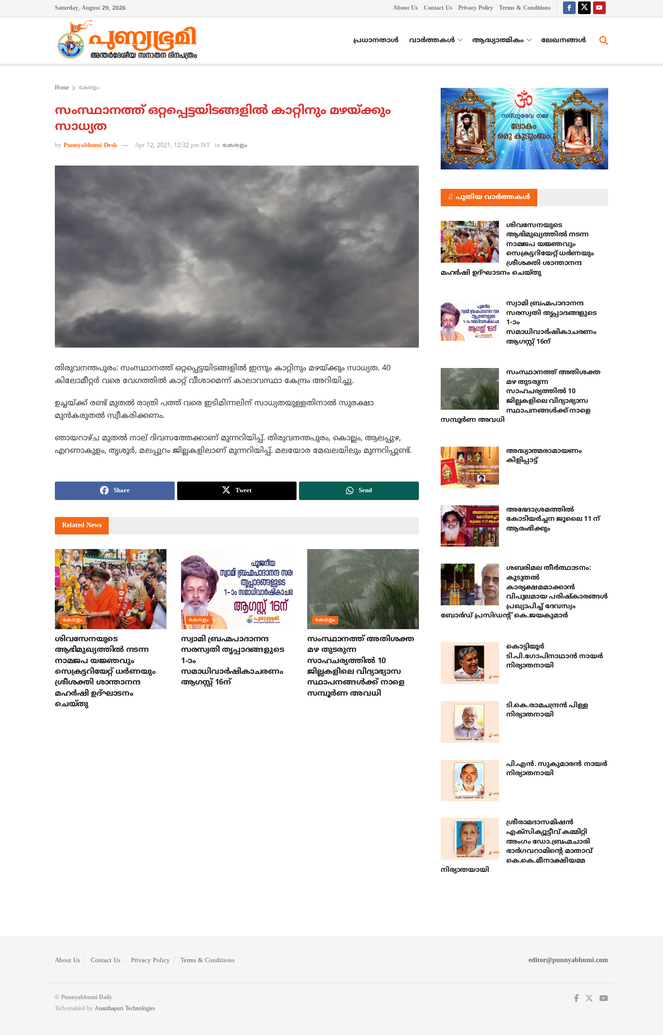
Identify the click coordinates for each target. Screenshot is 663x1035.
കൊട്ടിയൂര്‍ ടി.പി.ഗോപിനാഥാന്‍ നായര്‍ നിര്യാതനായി (554, 656)
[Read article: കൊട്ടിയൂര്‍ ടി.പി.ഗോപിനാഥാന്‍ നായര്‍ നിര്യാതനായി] (470, 663)
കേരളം (89, 88)
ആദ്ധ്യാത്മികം (498, 40)
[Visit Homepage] (129, 41)
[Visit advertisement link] (524, 128)
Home (62, 88)
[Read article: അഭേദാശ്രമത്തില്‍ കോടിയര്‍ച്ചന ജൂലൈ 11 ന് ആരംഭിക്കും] (470, 526)
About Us (405, 8)
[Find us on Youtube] (599, 8)
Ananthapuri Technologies (125, 1009)
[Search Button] (603, 40)
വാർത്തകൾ (432, 40)
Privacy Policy (475, 8)
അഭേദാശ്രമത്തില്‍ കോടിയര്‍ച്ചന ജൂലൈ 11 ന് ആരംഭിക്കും (553, 519)
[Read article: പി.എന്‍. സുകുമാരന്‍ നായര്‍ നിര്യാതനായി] (470, 780)
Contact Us (438, 8)
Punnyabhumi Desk (90, 146)
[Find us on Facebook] (569, 8)
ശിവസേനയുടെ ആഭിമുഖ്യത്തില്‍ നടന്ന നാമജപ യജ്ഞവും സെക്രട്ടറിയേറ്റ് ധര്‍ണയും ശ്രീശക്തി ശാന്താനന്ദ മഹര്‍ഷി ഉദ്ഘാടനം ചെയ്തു (105, 671)
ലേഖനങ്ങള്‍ (563, 40)
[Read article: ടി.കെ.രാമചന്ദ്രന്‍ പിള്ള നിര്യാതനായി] (470, 722)
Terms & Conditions (525, 8)
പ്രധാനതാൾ (375, 40)
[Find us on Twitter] (584, 8)
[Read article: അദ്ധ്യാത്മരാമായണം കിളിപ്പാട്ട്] (470, 467)
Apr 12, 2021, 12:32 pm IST (172, 146)
